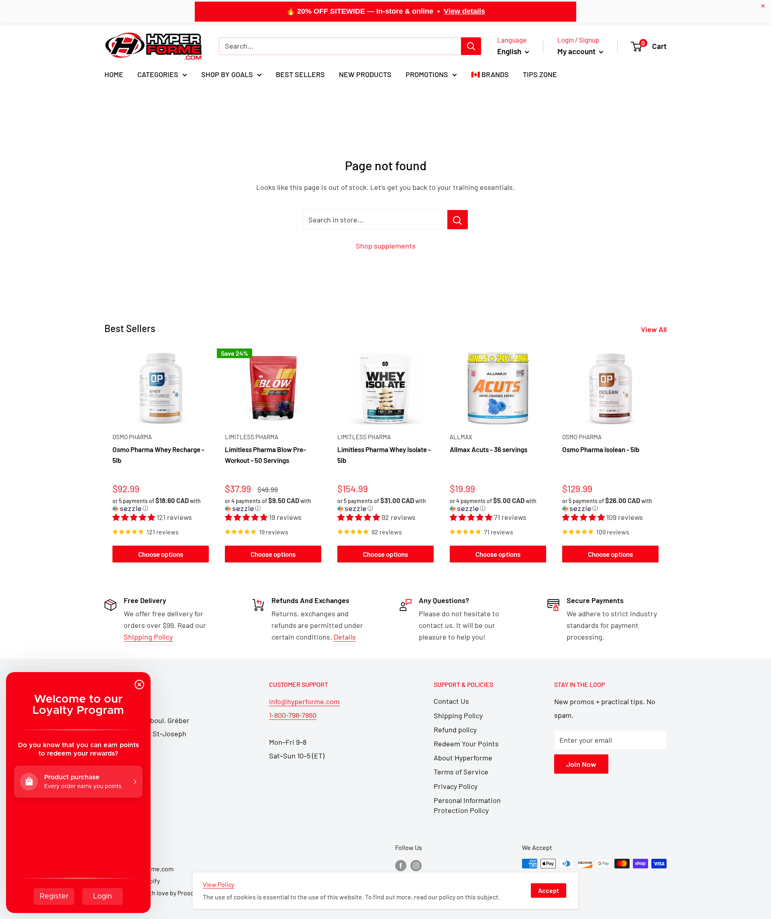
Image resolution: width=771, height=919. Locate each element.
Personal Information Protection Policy (467, 805)
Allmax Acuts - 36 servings (488, 450)
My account (577, 51)
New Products (365, 74)
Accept (548, 890)
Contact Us (451, 701)
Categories (157, 74)
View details (464, 11)
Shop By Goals (227, 74)
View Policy (218, 884)
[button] (160, 504)
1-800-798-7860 (292, 715)
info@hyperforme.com (304, 701)
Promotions (427, 74)
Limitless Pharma (251, 436)
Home (113, 74)
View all (654, 329)
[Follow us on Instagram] (416, 865)
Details (345, 636)
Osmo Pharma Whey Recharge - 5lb (158, 455)
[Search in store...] (457, 219)
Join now (581, 764)
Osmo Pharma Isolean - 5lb (601, 450)
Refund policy (455, 729)
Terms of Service (461, 771)
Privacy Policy (455, 786)
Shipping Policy (458, 715)
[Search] (471, 46)
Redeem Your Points (466, 743)
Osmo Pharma (132, 436)
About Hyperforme (463, 757)
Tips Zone (540, 74)
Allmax (461, 436)
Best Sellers (300, 74)
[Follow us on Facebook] (400, 865)
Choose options (160, 554)
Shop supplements (386, 245)
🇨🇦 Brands (490, 74)
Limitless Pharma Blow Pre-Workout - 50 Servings (265, 455)
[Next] (667, 457)
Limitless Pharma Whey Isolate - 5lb (384, 455)
